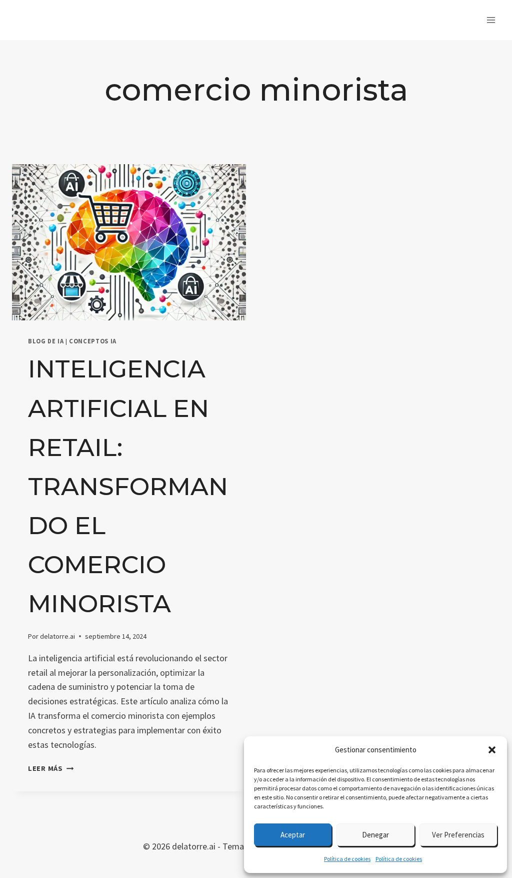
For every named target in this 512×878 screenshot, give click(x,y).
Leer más (51, 768)
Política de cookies (347, 858)
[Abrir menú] (491, 20)
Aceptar (292, 834)
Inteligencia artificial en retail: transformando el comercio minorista (128, 486)
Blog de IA (46, 341)
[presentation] (129, 242)
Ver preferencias (458, 834)
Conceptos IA (92, 341)
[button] (492, 750)
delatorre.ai (57, 636)
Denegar (375, 834)
